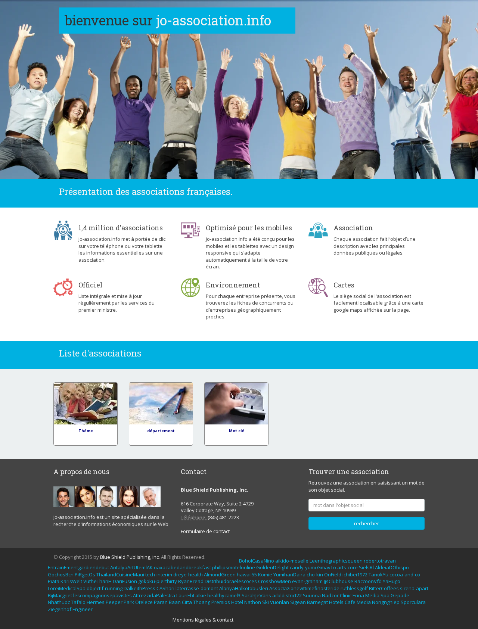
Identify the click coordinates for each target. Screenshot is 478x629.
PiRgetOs (85, 574)
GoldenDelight (272, 567)
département (161, 430)
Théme (85, 430)
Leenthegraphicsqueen (336, 560)
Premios (220, 602)
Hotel (237, 602)
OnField (332, 574)
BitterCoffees (384, 588)
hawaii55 (247, 574)
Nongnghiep (386, 602)
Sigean (298, 602)
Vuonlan (279, 602)
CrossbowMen (274, 581)
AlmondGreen (220, 574)
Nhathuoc (59, 602)
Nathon (252, 602)
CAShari (165, 588)
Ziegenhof (59, 609)
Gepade (400, 595)
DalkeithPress (139, 588)
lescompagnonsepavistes (102, 595)
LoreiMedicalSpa (67, 588)
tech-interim (158, 574)
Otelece (144, 602)
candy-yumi (303, 567)
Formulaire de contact (205, 531)
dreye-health (188, 574)
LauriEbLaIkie (191, 595)
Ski (265, 602)
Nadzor (330, 595)
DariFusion (125, 581)
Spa (385, 595)
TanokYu (378, 574)
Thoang (201, 602)
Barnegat (317, 602)
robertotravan (380, 560)
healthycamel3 (223, 595)
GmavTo (326, 567)
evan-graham (307, 581)
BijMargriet (60, 595)
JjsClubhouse (338, 581)
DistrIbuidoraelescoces (231, 581)
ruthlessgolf (354, 588)
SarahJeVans (256, 595)
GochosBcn (61, 574)
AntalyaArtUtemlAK (131, 567)
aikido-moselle (291, 560)
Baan (175, 602)
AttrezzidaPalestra (154, 595)
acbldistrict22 (287, 595)
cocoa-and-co (404, 574)
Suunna (312, 595)
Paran (161, 602)
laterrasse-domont (197, 588)
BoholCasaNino (256, 560)
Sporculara (413, 602)
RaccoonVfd (368, 581)
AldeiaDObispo (392, 567)
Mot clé (236, 430)
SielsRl (366, 567)
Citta (187, 602)
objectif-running (104, 588)
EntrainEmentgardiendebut (78, 567)
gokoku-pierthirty (157, 581)
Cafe (350, 602)
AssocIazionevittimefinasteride (304, 588)
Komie (265, 574)
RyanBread (191, 581)
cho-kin (315, 574)
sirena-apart (414, 588)
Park (129, 602)
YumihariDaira (289, 574)
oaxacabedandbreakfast (182, 567)
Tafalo (78, 602)
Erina (358, 595)
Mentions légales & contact (203, 619)
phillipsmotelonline (233, 567)
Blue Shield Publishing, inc (129, 557)
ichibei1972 (354, 574)
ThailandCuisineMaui (120, 574)
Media (372, 595)
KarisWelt (71, 581)
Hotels (336, 602)
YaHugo (391, 581)
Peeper (114, 602)
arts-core (347, 567)
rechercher (366, 523)
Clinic (345, 595)
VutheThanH (97, 581)
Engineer (82, 609)
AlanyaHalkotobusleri (243, 588)
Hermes (96, 602)
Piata (53, 581)
